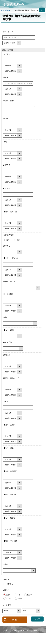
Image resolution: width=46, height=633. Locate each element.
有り (8, 240)
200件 (8, 598)
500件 (20, 598)
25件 (8, 595)
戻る (42, 10)
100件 (29, 595)
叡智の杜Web (5, 10)
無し (19, 240)
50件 (18, 595)
